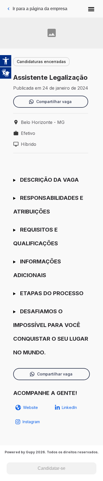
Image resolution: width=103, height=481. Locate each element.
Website (30, 407)
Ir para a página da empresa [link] (40, 8)
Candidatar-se (51, 468)
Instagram (31, 421)
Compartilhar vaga (54, 101)
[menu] (91, 9)
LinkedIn (69, 407)
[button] (91, 9)
